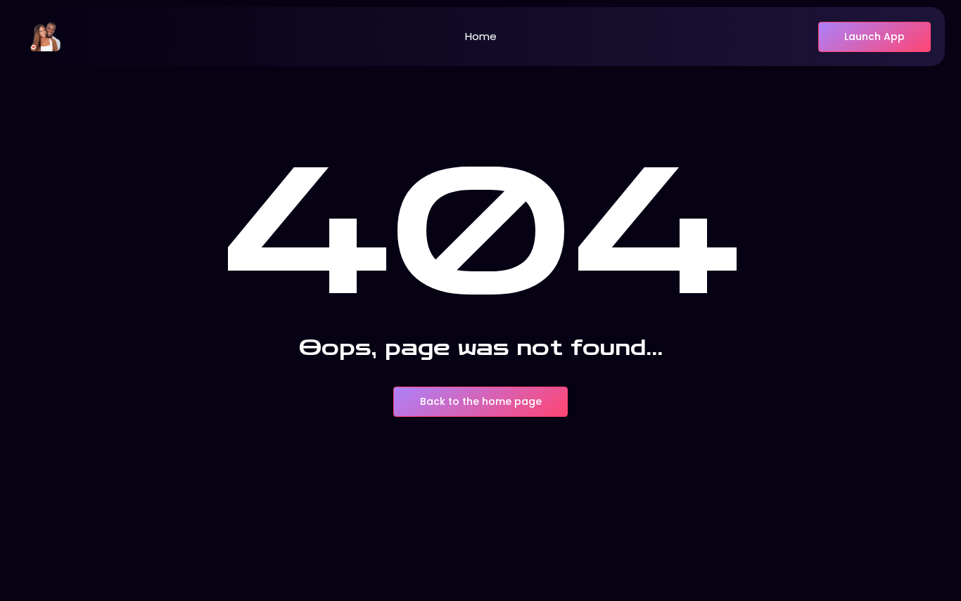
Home (481, 36)
